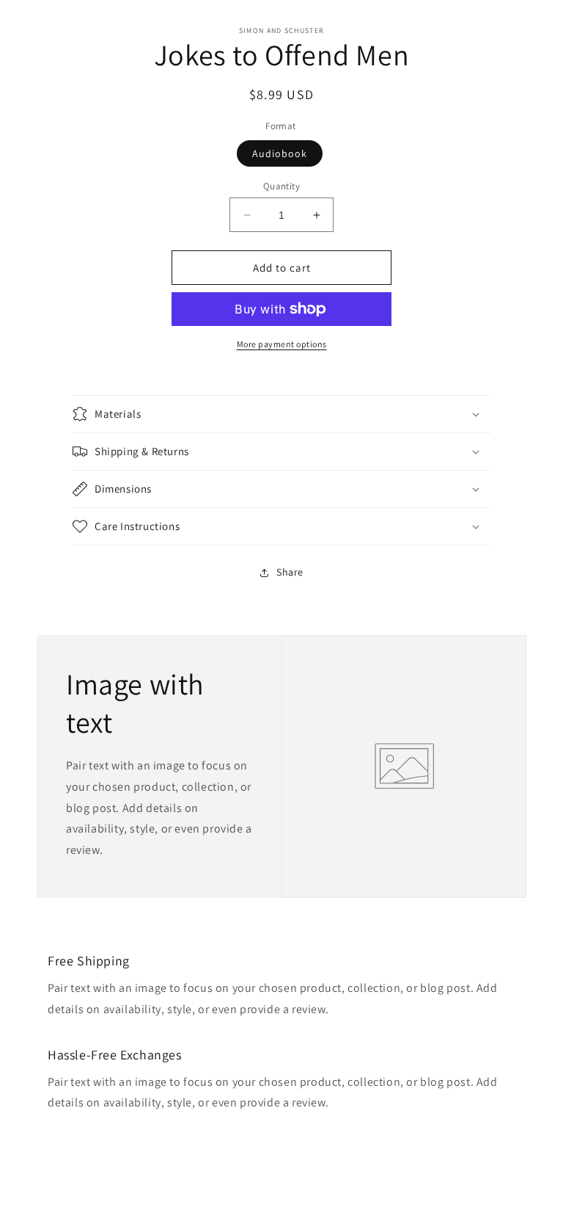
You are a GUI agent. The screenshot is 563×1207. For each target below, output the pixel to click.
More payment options (282, 343)
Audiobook (279, 153)
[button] (281, 414)
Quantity (281, 186)
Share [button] (289, 572)
